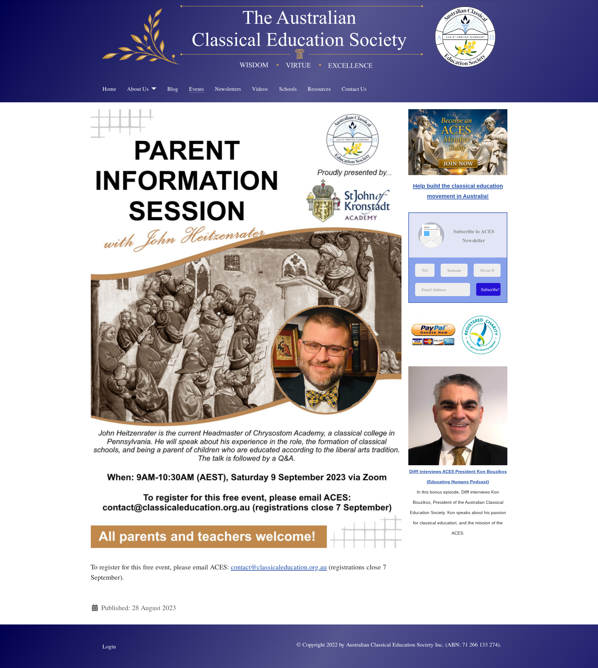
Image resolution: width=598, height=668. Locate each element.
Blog (172, 88)
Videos (260, 88)
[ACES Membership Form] (457, 140)
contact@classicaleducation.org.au (279, 566)
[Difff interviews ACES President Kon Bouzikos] (457, 414)
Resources (319, 88)
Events (196, 88)
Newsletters (228, 88)
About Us (138, 88)
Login (109, 646)
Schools (288, 88)
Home (109, 88)
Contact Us (354, 88)
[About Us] (152, 89)
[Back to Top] (585, 654)
